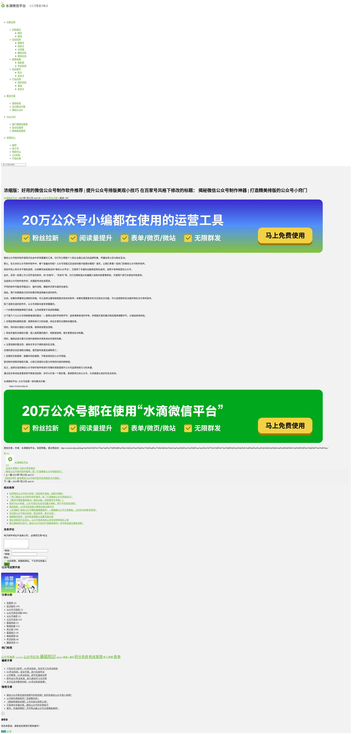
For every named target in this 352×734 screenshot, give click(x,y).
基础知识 (48, 656)
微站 (20, 36)
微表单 (21, 62)
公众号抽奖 (12, 616)
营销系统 (16, 103)
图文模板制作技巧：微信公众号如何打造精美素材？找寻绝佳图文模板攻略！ (46, 523)
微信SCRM (17, 110)
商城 (20, 86)
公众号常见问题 (50, 198)
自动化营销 (17, 127)
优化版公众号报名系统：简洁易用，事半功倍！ (32, 513)
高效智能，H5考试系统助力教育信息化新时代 (31, 507)
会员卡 (21, 76)
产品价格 (16, 158)
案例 (14, 145)
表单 (117, 657)
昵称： (8, 550)
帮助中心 (16, 152)
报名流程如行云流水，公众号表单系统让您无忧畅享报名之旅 (39, 520)
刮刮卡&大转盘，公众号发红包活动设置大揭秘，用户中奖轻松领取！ (43, 503)
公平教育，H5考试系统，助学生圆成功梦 (27, 675)
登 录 (3, 731)
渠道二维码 (68, 657)
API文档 (16, 155)
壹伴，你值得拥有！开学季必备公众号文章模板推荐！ (33, 708)
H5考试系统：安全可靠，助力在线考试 (26, 672)
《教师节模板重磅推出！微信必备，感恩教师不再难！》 (36, 500)
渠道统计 (11, 633)
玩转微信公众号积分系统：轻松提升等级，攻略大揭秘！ (36, 493)
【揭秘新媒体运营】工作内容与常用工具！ (27, 702)
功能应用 (11, 22)
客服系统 (11, 623)
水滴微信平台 (10, 198)
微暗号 (21, 43)
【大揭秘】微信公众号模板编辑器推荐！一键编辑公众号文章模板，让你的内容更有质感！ (53, 510)
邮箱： (8, 554)
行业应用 (16, 79)
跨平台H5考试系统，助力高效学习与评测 (27, 678)
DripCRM (11, 117)
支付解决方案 (18, 106)
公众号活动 (12, 619)
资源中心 (11, 138)
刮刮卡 (21, 46)
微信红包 (22, 56)
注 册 (9, 731)
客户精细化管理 (20, 124)
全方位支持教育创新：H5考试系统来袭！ (27, 682)
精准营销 (11, 636)
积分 (20, 72)
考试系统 (22, 66)
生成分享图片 (12, 468)
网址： (7, 557)
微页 (20, 33)
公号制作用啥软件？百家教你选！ (23, 698)
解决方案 (11, 96)
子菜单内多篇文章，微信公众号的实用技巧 (27, 705)
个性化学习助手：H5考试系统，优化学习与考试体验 (32, 668)
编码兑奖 (22, 53)
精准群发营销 (18, 131)
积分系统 (81, 657)
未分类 (10, 629)
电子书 (15, 148)
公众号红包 (31, 657)
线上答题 (108, 657)
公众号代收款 (13, 609)
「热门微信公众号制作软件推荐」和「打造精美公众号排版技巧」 (41, 497)
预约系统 (22, 82)
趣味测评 (11, 642)
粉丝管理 (96, 657)
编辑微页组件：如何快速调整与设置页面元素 (31, 517)
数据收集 (16, 59)
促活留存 (16, 69)
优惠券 (10, 603)
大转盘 (21, 49)
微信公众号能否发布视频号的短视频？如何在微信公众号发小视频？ (40, 695)
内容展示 (16, 29)
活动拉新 (16, 39)
